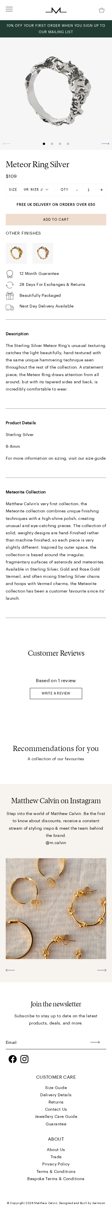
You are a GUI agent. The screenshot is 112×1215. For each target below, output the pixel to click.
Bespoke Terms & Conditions (55, 1179)
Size (13, 189)
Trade (56, 1157)
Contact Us (56, 1110)
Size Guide (56, 1088)
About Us (56, 1150)
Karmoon (98, 1203)
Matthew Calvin (45, 1203)
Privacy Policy (56, 1164)
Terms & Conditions (56, 1172)
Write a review (56, 693)
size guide (96, 458)
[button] (105, 143)
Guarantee (56, 1124)
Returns (56, 1102)
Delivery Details (56, 1095)
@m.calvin (56, 843)
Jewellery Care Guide (56, 1117)
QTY (64, 189)
